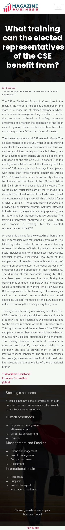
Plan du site (32, 527)
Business (10, 88)
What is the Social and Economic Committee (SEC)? (16, 378)
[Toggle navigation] (58, 7)
